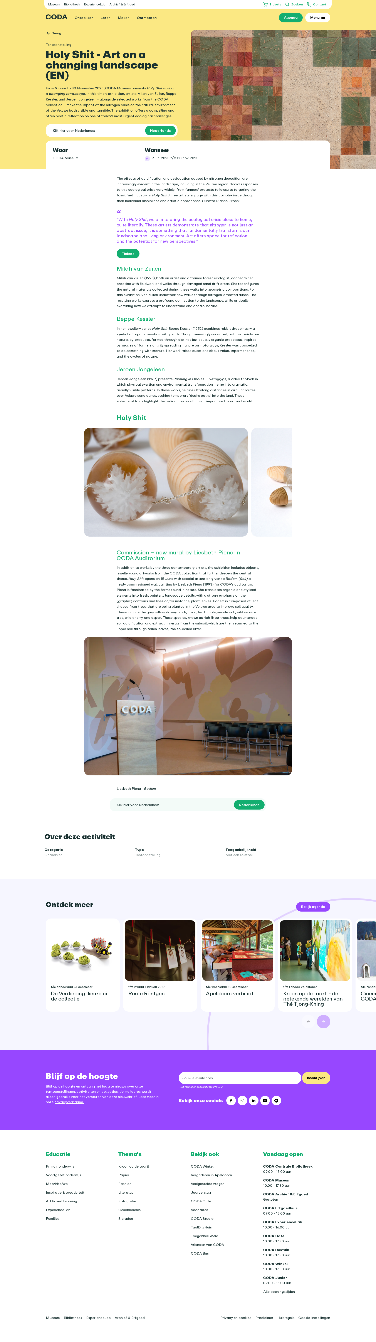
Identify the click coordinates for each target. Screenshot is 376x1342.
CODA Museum (65, 158)
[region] (188, 482)
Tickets (128, 253)
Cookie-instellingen (314, 1318)
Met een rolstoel (239, 855)
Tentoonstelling (148, 855)
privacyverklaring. (69, 1102)
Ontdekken (53, 855)
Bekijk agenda (313, 906)
